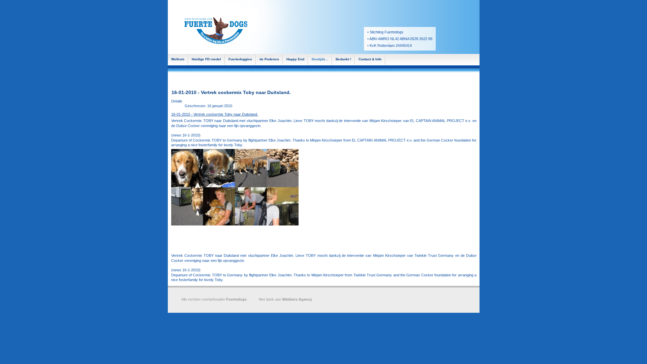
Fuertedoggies (240, 59)
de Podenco (269, 59)
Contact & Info (370, 59)
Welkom (177, 59)
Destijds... (320, 59)
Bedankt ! (343, 59)
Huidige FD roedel (206, 59)
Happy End (295, 59)
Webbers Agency (297, 299)
